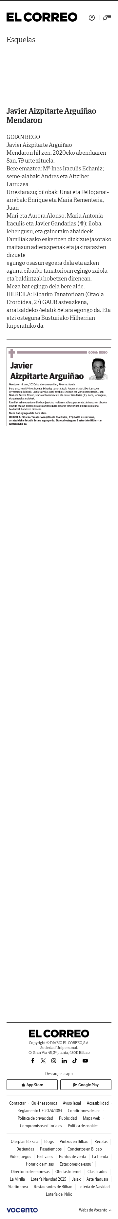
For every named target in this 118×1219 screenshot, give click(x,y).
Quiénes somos (44, 1103)
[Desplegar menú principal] (107, 18)
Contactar (17, 1103)
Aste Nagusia (97, 1179)
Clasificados (97, 1171)
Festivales (45, 1156)
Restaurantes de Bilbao (53, 1186)
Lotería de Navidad (94, 1186)
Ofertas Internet (68, 1171)
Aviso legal (72, 1103)
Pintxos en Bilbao (74, 1141)
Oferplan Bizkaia (24, 1141)
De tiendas (25, 1149)
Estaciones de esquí (76, 1164)
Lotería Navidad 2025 (48, 1179)
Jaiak (76, 1179)
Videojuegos (20, 1156)
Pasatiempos (51, 1149)
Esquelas (21, 39)
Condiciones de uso (84, 1110)
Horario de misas (40, 1164)
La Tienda (100, 1156)
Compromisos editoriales (41, 1125)
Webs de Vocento (93, 1210)
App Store (35, 1084)
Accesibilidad (98, 1103)
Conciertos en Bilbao (85, 1149)
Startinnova (18, 1186)
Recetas (101, 1141)
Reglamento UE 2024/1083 (39, 1110)
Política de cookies (83, 1125)
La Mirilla (17, 1179)
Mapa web (91, 1118)
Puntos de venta (72, 1156)
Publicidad (68, 1118)
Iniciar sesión (92, 18)
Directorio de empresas (30, 1171)
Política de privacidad (35, 1118)
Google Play (88, 1084)
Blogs (49, 1141)
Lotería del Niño (59, 1194)
